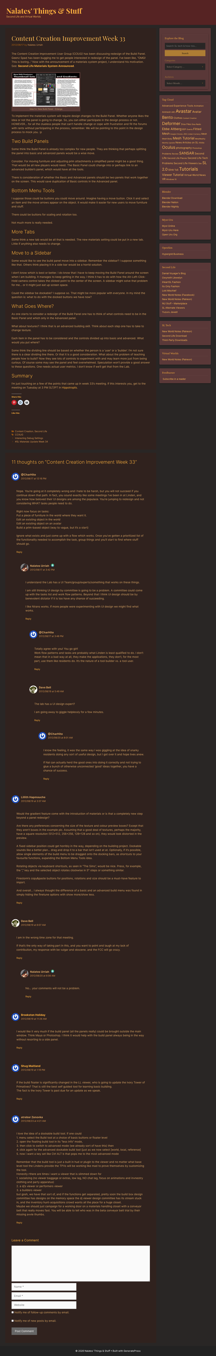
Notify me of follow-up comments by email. (41, 1312)
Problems (166, 153)
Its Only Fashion (171, 286)
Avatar (196, 112)
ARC (173, 112)
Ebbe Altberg (172, 129)
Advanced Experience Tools (177, 105)
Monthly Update (168, 143)
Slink (171, 169)
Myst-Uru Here (170, 230)
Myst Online (168, 226)
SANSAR (186, 153)
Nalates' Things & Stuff (44, 10)
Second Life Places (177, 158)
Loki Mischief (169, 290)
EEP (184, 129)
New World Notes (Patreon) (177, 299)
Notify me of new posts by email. (35, 1320)
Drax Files (186, 124)
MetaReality (200, 139)
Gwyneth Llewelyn (172, 277)
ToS (176, 169)
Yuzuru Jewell (169, 312)
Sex (200, 163)
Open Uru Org (169, 234)
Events (190, 129)
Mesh (204, 134)
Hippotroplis (69, 387)
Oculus (168, 147)
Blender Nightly (170, 206)
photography (184, 147)
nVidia (201, 142)
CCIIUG (19, 434)
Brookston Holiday (33, 1014)
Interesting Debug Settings (29, 438)
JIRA (185, 134)
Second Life (40, 431)
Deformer (171, 123)
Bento (167, 117)
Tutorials (188, 169)
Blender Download (172, 198)
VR (164, 179)
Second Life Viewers (186, 163)
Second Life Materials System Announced (46, 66)
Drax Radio (196, 124)
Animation (199, 106)
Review (175, 154)
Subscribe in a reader (174, 379)
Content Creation (24, 431)
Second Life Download (174, 335)
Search (185, 53)
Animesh (166, 112)
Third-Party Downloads (174, 340)
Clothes (178, 117)
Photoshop (197, 148)
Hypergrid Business (173, 254)
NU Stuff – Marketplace (174, 303)
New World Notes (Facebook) (178, 295)
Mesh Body (167, 138)
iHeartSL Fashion (171, 282)
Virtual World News (195, 174)
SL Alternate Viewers (173, 307)
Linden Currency (194, 134)
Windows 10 (171, 179)
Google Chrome (176, 134)
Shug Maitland (30, 1066)
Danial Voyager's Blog (174, 273)
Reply (19, 552)
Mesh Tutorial (183, 138)
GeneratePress (132, 1350)
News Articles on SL (187, 142)
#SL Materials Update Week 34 (31, 441)
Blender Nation (170, 202)
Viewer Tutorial (173, 175)
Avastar (184, 111)
